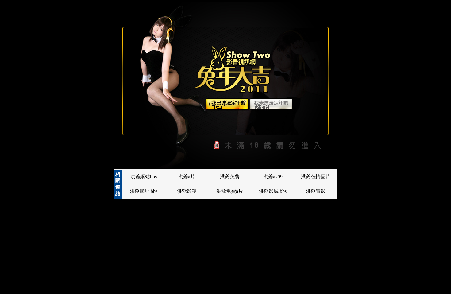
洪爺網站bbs (143, 176)
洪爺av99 (273, 176)
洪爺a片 (186, 176)
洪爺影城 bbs (273, 191)
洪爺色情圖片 (315, 176)
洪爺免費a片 (229, 191)
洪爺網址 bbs (143, 191)
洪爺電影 (316, 191)
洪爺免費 (230, 176)
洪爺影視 (187, 191)
